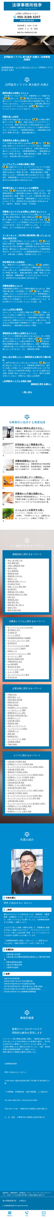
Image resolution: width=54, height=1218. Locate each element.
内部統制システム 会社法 (17, 708)
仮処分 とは (12, 579)
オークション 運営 (15, 656)
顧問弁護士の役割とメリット (16, 93)
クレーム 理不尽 (14, 635)
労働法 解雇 (12, 744)
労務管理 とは (13, 731)
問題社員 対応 (13, 702)
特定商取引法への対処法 (14, 262)
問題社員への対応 (11, 117)
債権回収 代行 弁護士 (16, 592)
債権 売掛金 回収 (14, 610)
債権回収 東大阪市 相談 (17, 809)
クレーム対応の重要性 (13, 309)
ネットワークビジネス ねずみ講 (20, 627)
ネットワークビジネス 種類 (18, 646)
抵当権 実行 (12, 589)
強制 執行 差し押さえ (16, 605)
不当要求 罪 (12, 633)
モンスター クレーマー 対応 (19, 641)
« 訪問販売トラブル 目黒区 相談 (17, 381)
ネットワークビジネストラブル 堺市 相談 (24, 798)
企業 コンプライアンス (17, 726)
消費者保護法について (13, 286)
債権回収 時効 (13, 574)
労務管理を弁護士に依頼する (16, 140)
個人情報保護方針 (10, 1201)
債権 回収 (11, 734)
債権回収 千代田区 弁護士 (18, 772)
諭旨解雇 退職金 (14, 742)
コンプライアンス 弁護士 (17, 729)
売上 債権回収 (13, 571)
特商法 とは (12, 651)
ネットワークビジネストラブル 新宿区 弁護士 (26, 775)
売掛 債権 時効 (13, 563)
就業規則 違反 (13, 723)
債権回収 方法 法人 (15, 576)
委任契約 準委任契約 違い (18, 716)
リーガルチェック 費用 (17, 710)
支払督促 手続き (14, 584)
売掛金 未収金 (13, 705)
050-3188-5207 (29, 17)
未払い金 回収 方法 (15, 560)
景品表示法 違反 (14, 667)
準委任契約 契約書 (15, 700)
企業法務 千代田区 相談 (17, 762)
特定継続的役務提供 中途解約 (19, 638)
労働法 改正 (12, 695)
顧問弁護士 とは (14, 697)
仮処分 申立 (12, 608)
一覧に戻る (27, 392)
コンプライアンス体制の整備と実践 (19, 164)
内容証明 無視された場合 (17, 595)
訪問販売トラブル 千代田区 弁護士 (21, 777)
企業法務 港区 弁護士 (16, 801)
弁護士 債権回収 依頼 (16, 566)
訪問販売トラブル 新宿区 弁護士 (20, 780)
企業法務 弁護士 (14, 721)
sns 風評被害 (13, 664)
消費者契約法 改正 (15, 662)
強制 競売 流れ (13, 602)
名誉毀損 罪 (12, 643)
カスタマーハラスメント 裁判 (19, 654)
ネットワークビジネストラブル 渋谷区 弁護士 (26, 767)
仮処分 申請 (12, 568)
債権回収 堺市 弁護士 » (41, 384)
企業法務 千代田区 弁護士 (18, 793)
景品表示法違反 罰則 (16, 659)
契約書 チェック (14, 718)
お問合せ (22, 1201)
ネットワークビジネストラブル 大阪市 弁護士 (26, 790)
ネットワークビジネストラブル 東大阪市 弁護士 (26, 804)
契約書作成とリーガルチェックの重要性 (21, 188)
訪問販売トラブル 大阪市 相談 (19, 811)
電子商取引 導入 (14, 630)
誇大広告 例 (12, 677)
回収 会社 (11, 597)
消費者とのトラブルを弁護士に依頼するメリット (25, 212)
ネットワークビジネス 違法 (18, 675)
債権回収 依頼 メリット (17, 581)
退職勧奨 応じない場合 (17, 713)
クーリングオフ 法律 (16, 669)
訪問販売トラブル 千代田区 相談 (20, 764)
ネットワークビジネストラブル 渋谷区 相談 (25, 796)
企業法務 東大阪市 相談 (17, 788)
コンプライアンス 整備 (17, 739)
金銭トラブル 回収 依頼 (17, 587)
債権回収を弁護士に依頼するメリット (20, 333)
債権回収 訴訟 (13, 600)
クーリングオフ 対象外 (17, 648)
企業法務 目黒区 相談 (16, 769)
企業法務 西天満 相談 (16, 783)
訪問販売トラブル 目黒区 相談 (19, 806)
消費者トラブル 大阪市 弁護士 (19, 785)
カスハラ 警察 (13, 672)
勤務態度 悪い (13, 736)
